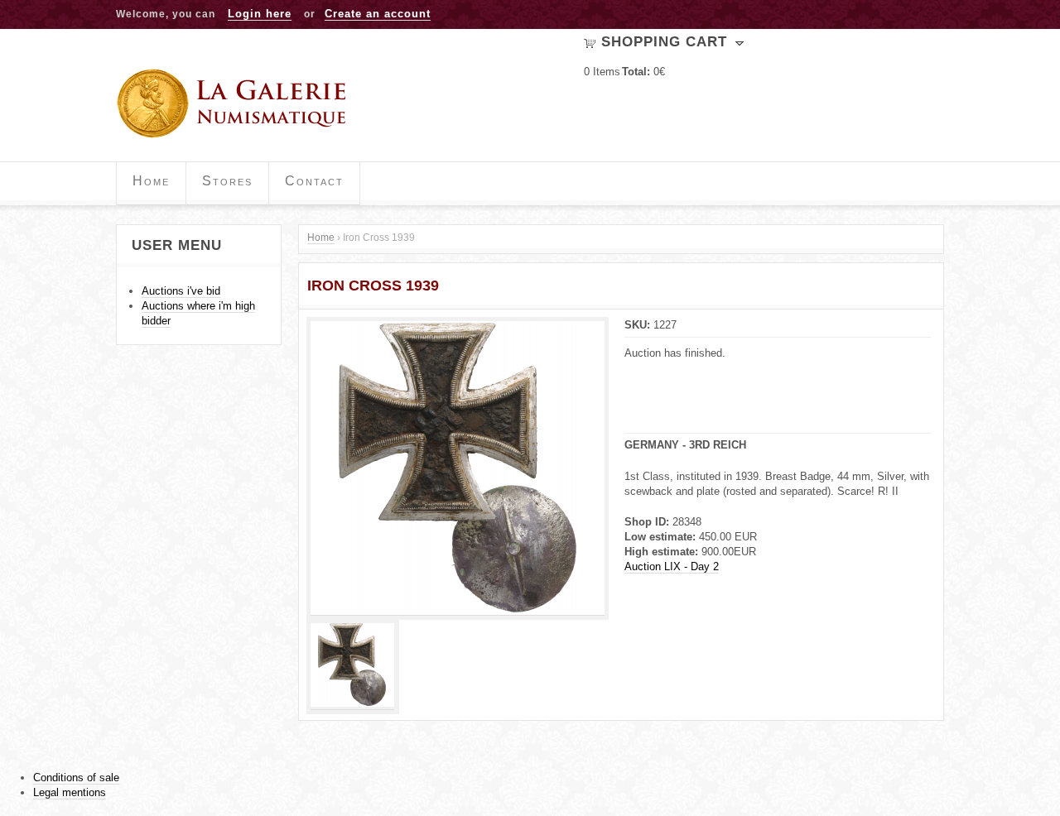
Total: (636, 71)
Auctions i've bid (181, 291)
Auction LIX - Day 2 (671, 566)
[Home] (237, 103)
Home (151, 181)
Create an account (378, 13)
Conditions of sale (76, 777)
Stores (227, 181)
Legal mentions (69, 792)
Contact (314, 181)
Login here (260, 13)
